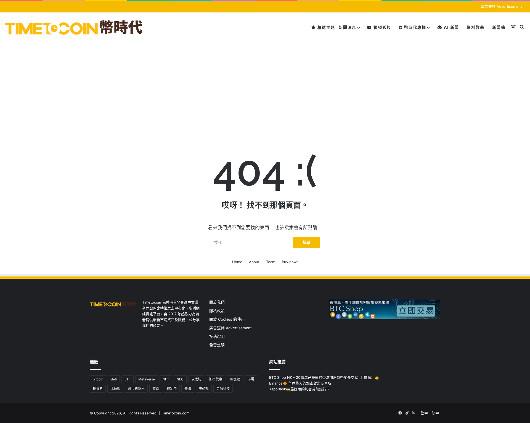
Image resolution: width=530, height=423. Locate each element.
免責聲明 (217, 345)
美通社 (204, 389)
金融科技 (223, 389)
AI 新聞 (450, 27)
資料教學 (475, 27)
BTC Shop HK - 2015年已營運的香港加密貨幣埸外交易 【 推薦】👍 (324, 377)
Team (270, 262)
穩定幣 (172, 389)
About (254, 262)
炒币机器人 (136, 389)
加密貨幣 (215, 379)
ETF (127, 379)
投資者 (98, 389)
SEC (180, 379)
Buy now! (290, 262)
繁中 (424, 413)
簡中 (435, 413)
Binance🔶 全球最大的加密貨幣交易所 (300, 383)
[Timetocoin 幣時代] (74, 27)
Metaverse (146, 379)
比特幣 (115, 389)
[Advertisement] (265, 83)
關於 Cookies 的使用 (227, 319)
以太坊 (196, 379)
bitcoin (98, 379)
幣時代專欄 (414, 27)
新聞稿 (498, 27)
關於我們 (217, 302)
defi (114, 379)
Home (237, 262)
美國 (187, 389)
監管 (155, 389)
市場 (251, 379)
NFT (166, 379)
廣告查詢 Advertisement (502, 6)
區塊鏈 (235, 379)
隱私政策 (217, 311)
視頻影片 (381, 27)
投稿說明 (217, 336)
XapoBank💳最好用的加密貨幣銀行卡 (299, 389)
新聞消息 (347, 27)
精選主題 (325, 27)
